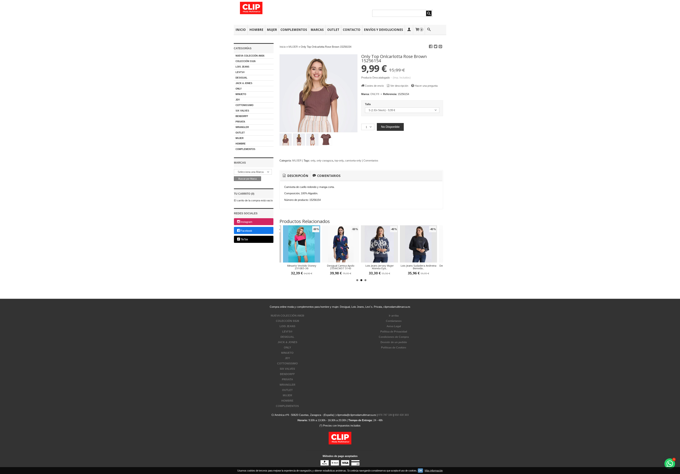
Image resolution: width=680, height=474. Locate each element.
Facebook (246, 230)
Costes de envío (374, 85)
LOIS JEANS (242, 66)
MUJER (272, 30)
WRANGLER (242, 127)
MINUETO (241, 94)
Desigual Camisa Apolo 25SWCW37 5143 (340, 267)
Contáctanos (394, 320)
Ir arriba (394, 315)
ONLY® (374, 94)
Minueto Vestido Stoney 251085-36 (301, 267)
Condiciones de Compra (394, 336)
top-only (339, 160)
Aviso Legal (394, 326)
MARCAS (317, 30)
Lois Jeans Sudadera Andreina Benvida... (418, 267)
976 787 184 (385, 414)
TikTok (244, 239)
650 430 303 (402, 414)
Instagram (246, 221)
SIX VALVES (242, 110)
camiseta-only (353, 160)
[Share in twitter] (435, 46)
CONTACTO (351, 30)
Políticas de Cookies (393, 347)
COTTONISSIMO (244, 105)
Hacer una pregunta (426, 85)
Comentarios (370, 160)
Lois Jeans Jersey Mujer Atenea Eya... (379, 267)
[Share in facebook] (430, 46)
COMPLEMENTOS (293, 30)
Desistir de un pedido (394, 342)
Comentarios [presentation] (328, 176)
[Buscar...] (429, 30)
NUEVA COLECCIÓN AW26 (250, 55)
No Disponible (390, 127)
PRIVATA (240, 121)
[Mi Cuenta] (409, 30)
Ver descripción (399, 85)
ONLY (239, 88)
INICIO (241, 30)
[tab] (295, 176)
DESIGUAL (241, 77)
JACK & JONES (244, 83)
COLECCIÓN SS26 (246, 61)
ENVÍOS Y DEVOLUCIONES (383, 30)
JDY (238, 99)
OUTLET (333, 30)
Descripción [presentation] (297, 176)
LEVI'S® (240, 72)
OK (420, 470)
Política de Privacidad (393, 331)
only (313, 160)
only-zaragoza (325, 160)
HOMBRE (256, 30)
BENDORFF (242, 116)
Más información (434, 470)
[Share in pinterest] (440, 46)
